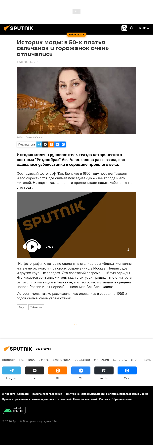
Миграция (101, 360)
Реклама (104, 399)
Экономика (62, 360)
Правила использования (46, 394)
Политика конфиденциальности (84, 394)
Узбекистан (36, 307)
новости (8, 360)
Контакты (23, 394)
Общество (82, 360)
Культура (120, 360)
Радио (22, 307)
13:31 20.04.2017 (27, 62)
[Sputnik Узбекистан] (19, 31)
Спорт (135, 360)
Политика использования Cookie (127, 394)
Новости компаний (85, 399)
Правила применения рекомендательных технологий (37, 399)
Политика (27, 360)
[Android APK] (14, 410)
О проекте (8, 394)
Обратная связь (121, 399)
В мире (44, 360)
